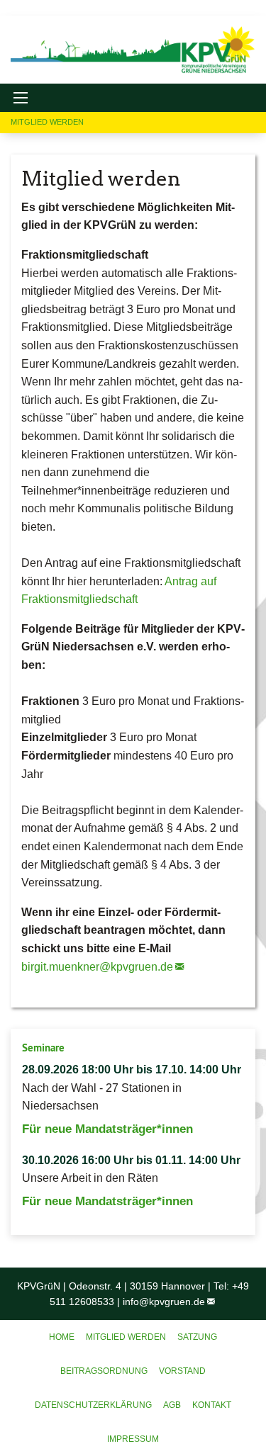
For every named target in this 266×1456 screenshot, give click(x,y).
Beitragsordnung (104, 1371)
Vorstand (182, 1371)
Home (61, 1337)
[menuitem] (61, 1337)
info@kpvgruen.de (164, 1301)
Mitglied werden (126, 1337)
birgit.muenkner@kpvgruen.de (97, 967)
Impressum (133, 1439)
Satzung (197, 1337)
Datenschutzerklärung (93, 1405)
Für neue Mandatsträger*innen (107, 1129)
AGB (172, 1405)
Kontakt (211, 1405)
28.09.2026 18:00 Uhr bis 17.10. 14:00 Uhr (131, 1069)
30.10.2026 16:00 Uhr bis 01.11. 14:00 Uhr (131, 1160)
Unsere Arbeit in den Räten (90, 1178)
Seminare (43, 1047)
